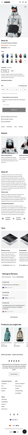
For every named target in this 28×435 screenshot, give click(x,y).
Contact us (4, 383)
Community (4, 399)
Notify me (14, 110)
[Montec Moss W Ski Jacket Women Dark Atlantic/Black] (7, 61)
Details (3, 126)
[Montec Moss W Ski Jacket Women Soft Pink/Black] (16, 61)
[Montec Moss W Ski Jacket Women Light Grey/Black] (12, 55)
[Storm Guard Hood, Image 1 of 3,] (4, 151)
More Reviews (14, 317)
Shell (12, 71)
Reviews (21, 126)
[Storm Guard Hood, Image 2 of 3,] (8, 151)
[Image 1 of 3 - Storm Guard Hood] (10, 145)
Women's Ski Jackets (6, 354)
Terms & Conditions (20, 383)
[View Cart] (25, 2)
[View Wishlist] (23, 2)
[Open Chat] (25, 432)
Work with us (4, 409)
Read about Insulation (6, 80)
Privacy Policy (18, 386)
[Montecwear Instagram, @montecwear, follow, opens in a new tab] (14, 414)
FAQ (2, 386)
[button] (14, 432)
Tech (15, 126)
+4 (25, 60)
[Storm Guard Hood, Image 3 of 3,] (12, 151)
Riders (3, 406)
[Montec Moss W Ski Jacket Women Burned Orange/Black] (20, 61)
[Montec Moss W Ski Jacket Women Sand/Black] (12, 61)
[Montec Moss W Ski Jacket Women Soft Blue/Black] (3, 55)
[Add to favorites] (25, 6)
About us (3, 404)
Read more (8, 219)
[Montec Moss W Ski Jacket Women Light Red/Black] (20, 55)
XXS (3, 89)
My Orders (3, 388)
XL (25, 89)
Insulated (5, 71)
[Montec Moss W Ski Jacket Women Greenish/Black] (16, 55)
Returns (3, 390)
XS (7, 89)
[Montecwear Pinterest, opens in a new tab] (18, 414)
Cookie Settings (19, 390)
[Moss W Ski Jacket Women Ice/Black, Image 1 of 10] (14, 20)
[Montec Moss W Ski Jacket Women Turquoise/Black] (25, 55)
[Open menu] (2, 2)
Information (9, 126)
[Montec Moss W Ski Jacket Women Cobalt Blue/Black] (7, 55)
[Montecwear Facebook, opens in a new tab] (10, 414)
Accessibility (18, 393)
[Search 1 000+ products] (20, 2)
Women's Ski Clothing (17, 354)
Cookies (17, 388)
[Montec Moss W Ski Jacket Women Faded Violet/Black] (3, 61)
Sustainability (4, 401)
